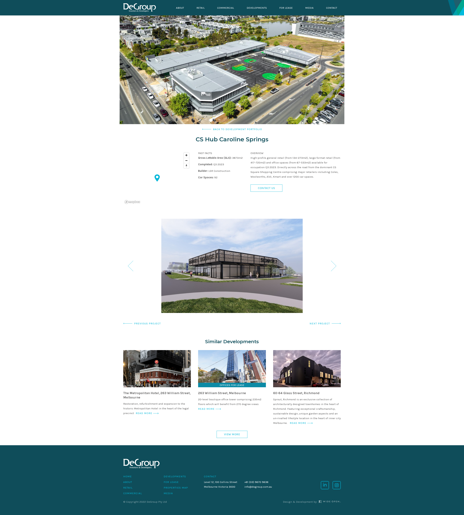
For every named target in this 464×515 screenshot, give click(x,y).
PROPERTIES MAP (176, 487)
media (309, 7)
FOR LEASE (286, 7)
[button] (130, 266)
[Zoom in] (186, 155)
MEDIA (168, 493)
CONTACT (210, 476)
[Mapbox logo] (132, 202)
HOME (127, 476)
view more (232, 434)
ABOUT (180, 7)
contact (331, 7)
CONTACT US (266, 188)
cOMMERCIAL (225, 7)
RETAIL (200, 7)
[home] (139, 7)
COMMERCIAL (132, 493)
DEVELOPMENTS (257, 7)
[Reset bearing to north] (186, 165)
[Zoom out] (186, 160)
